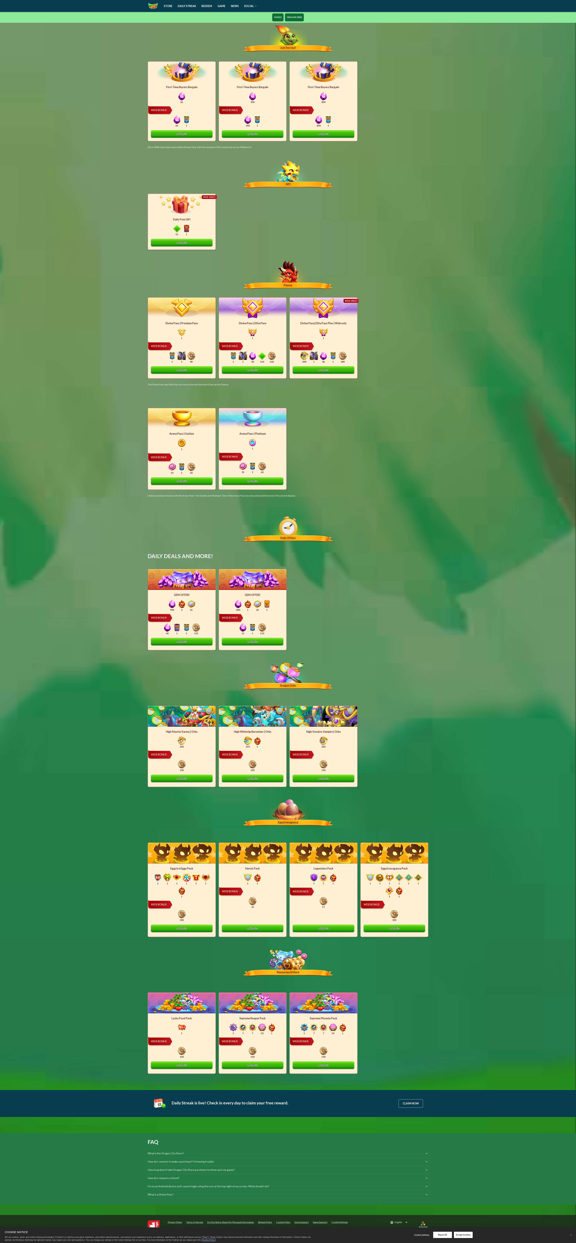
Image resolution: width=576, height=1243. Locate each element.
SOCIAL (249, 6)
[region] (288, 1235)
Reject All (442, 1235)
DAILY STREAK (187, 6)
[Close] (571, 1235)
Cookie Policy (208, 1240)
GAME (221, 6)
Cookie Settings (340, 1222)
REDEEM (206, 6)
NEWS (235, 6)
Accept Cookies (463, 1235)
